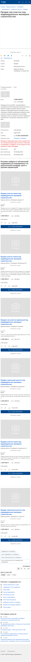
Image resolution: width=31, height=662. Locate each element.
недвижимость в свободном (8, 551)
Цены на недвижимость (9, 597)
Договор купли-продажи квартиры (12, 604)
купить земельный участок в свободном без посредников (12, 561)
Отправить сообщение (20, 138)
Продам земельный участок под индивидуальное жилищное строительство (13, 382)
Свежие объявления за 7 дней (11, 584)
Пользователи (11, 651)
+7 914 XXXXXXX (21, 135)
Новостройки (6, 589)
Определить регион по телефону (11, 602)
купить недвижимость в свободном (10, 554)
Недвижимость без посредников (11, 587)
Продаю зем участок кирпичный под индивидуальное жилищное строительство (14, 322)
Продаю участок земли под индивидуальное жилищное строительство (11, 444)
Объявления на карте (8, 594)
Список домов (6, 607)
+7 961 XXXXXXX (16, 290)
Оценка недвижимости (9, 592)
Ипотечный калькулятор (9, 599)
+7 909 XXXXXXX (16, 540)
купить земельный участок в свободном (11, 557)
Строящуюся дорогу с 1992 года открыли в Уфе (13, 629)
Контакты (3, 651)
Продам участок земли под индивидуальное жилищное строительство (11, 196)
